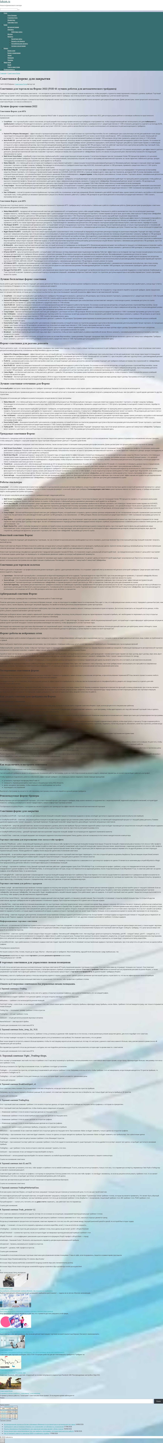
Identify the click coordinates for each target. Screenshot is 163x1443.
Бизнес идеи (11, 51)
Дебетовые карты (16, 32)
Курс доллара (4, 1410)
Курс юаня (3, 1417)
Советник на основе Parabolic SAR (12, 1373)
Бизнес (6, 48)
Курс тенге (3, 1415)
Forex (5, 13)
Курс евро (4, 1411)
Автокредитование (13, 27)
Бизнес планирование (14, 53)
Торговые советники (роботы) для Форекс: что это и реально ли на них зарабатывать (32, 1352)
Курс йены (3, 1418)
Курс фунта (3, 1413)
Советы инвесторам (14, 67)
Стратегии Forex (12, 18)
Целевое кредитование (18, 46)
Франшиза (11, 58)
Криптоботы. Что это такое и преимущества (16, 1332)
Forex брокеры (12, 15)
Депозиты (11, 29)
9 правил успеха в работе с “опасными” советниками (20, 1393)
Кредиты (10, 37)
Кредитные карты (16, 39)
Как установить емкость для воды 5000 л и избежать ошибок (26, 1433)
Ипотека (10, 34)
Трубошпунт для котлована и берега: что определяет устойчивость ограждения (34, 1427)
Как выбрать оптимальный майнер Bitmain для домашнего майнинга (26, 1291)
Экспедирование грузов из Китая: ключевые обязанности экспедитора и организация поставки (39, 1424)
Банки (5, 25)
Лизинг (10, 55)
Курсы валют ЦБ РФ (8, 1406)
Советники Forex (13, 22)
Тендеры (10, 60)
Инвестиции (7, 62)
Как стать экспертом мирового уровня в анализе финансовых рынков (26, 1311)
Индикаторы (11, 20)
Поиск (2, 1398)
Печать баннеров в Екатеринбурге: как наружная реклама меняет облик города (33, 1429)
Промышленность (9, 69)
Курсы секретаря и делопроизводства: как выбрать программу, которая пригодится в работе (39, 1431)
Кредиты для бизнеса (18, 41)
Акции (9, 65)
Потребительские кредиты (19, 44)
